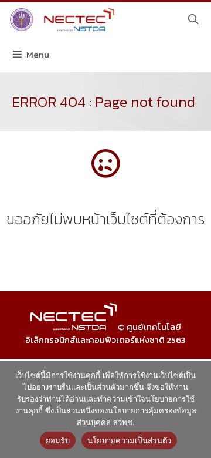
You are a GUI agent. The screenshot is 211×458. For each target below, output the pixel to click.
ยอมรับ (58, 440)
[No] (196, 409)
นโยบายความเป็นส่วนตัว (129, 440)
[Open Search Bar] (193, 19)
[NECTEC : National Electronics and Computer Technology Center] (60, 19)
